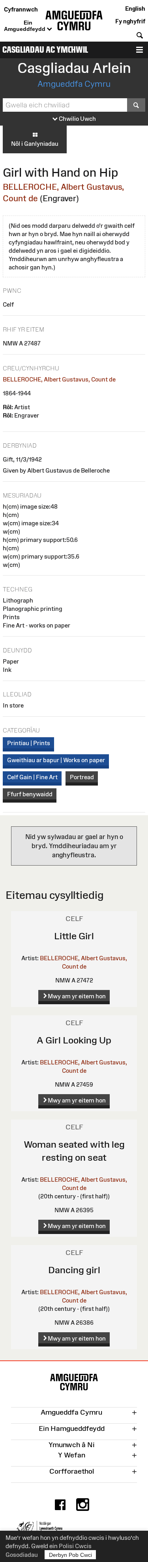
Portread (82, 777)
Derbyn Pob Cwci (70, 1555)
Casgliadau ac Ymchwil (45, 49)
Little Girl (74, 936)
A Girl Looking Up (74, 1040)
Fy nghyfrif (130, 21)
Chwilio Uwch (77, 118)
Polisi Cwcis (75, 1546)
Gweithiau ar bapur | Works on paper (56, 760)
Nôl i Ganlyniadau (34, 143)
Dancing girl (74, 1269)
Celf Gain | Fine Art (32, 777)
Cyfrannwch (21, 9)
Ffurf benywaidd (29, 794)
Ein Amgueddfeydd (25, 25)
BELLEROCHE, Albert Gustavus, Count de (59, 379)
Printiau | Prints (28, 743)
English (135, 8)
